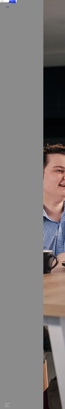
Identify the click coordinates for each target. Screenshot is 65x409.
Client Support (7, 403)
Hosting (6, 405)
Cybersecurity (7, 406)
